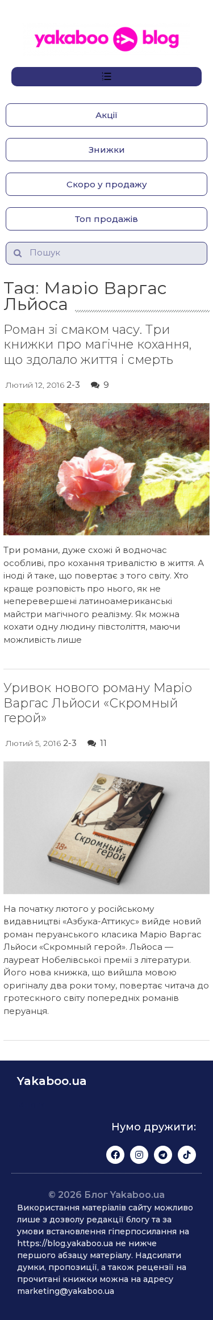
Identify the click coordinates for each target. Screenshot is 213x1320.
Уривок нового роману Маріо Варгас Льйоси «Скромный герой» (97, 703)
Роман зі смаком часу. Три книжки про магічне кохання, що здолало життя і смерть (97, 344)
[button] (106, 115)
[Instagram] (139, 1155)
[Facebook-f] (115, 1155)
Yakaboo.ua (52, 1081)
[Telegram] (163, 1155)
